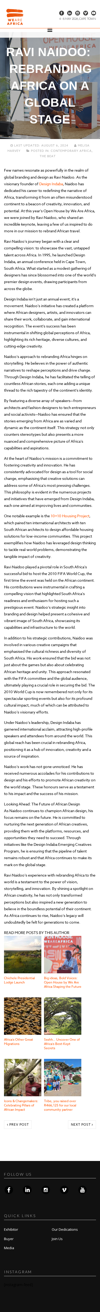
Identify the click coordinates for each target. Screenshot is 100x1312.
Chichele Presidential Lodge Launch (19, 980)
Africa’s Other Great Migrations (18, 1041)
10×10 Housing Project (70, 515)
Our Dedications (65, 1229)
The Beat (48, 156)
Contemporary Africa (71, 151)
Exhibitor (11, 1229)
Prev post (18, 1124)
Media (9, 1247)
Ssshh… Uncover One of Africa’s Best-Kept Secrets (62, 1043)
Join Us (57, 1238)
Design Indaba (51, 183)
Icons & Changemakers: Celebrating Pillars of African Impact (21, 1105)
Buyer (9, 1238)
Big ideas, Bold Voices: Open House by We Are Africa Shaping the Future (62, 982)
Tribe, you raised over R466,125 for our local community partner (60, 1105)
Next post (81, 1124)
